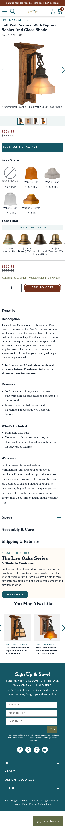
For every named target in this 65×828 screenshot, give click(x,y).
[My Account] (53, 11)
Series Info (15, 594)
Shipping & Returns (20, 542)
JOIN (52, 729)
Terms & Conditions (41, 804)
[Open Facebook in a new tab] (20, 750)
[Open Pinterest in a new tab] (28, 750)
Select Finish (10, 221)
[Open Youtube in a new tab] (45, 750)
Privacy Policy (21, 804)
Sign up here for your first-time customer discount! (32, 3)
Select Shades (10, 161)
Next (62, 3)
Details (8, 311)
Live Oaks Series (15, 20)
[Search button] (12, 11)
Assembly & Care (18, 530)
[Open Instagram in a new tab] (37, 750)
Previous (4, 3)
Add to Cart (43, 287)
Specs (7, 517)
